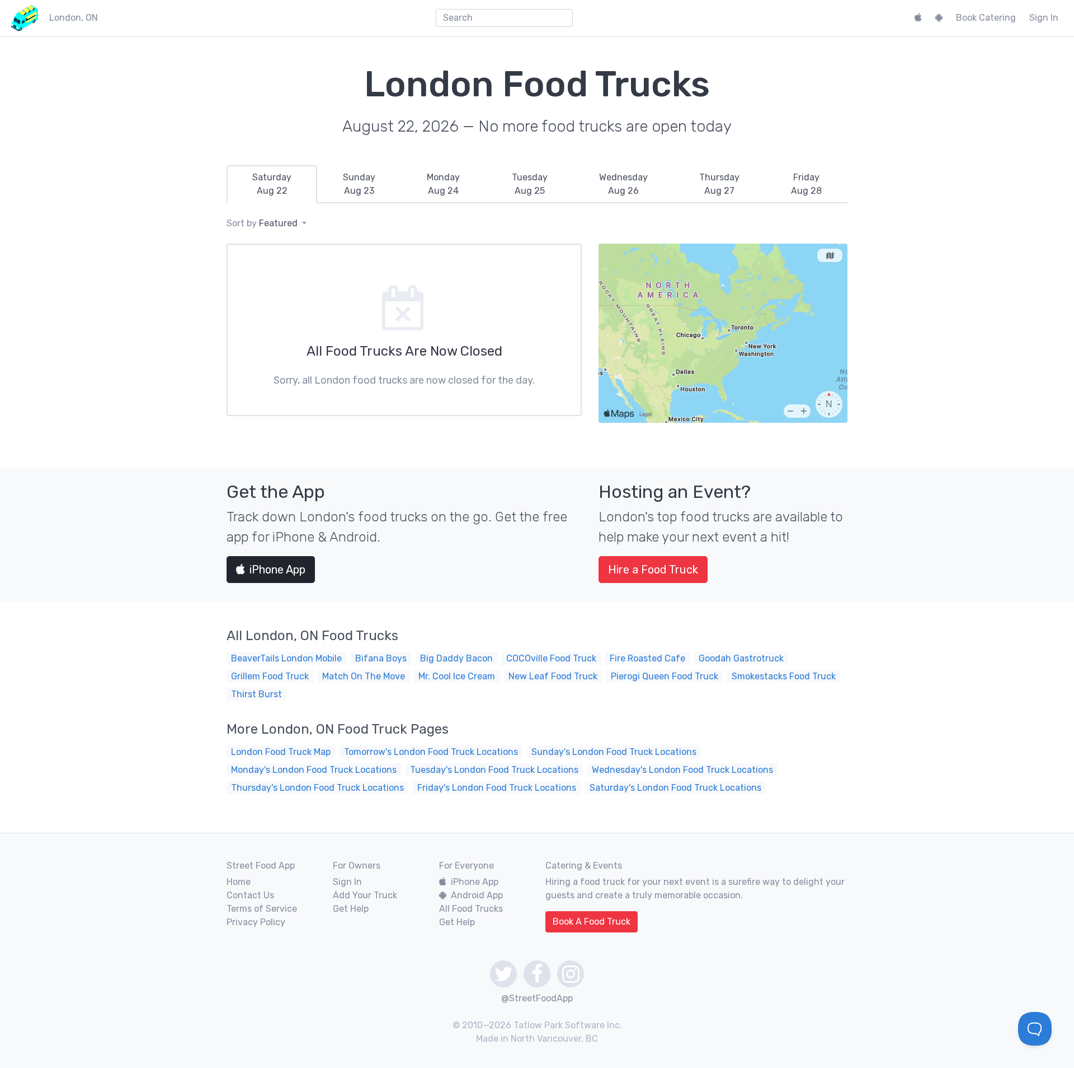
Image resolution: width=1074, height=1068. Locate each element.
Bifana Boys (381, 658)
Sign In (1043, 17)
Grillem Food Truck (270, 676)
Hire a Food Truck (653, 569)
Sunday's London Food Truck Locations (613, 752)
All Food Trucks (471, 908)
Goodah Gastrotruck (741, 658)
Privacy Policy (256, 922)
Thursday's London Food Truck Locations (317, 787)
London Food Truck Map (281, 752)
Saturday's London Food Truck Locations (675, 787)
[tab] (272, 184)
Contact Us (250, 895)
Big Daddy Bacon (456, 658)
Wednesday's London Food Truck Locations (682, 769)
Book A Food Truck (591, 921)
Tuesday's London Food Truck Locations (494, 769)
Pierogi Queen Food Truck (664, 676)
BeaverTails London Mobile (286, 658)
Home (239, 881)
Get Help (351, 908)
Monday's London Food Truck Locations (314, 769)
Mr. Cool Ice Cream (456, 676)
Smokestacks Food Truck (784, 676)
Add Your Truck (365, 895)
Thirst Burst (256, 694)
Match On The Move (363, 676)
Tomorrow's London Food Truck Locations (431, 752)
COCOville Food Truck (551, 658)
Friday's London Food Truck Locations (496, 787)
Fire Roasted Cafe (647, 658)
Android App (477, 895)
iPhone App (277, 569)
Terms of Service (262, 908)
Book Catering (986, 17)
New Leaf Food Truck (552, 676)
